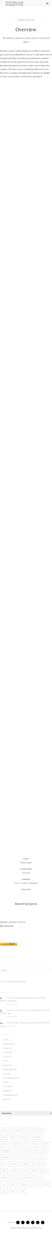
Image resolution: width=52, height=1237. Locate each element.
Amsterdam (16, 1130)
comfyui (34, 1144)
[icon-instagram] (33, 1222)
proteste (34, 1171)
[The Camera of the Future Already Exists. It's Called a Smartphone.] (3, 1000)
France (19, 1150)
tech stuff (6, 1086)
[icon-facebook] (18, 1222)
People (4, 1171)
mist (3, 1164)
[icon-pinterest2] (28, 1222)
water (13, 1191)
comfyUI (6, 1057)
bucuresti (5, 1144)
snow (3, 1184)
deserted (45, 1144)
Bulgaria (16, 1144)
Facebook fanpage (19, 981)
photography (8, 1069)
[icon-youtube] (42, 1222)
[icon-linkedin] (38, 1222)
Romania (16, 1177)
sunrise (35, 1184)
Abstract (4, 1130)
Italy (44, 1150)
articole (6, 1052)
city (25, 1144)
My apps (6, 1065)
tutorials (6, 1091)
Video (5, 1099)
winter (22, 1191)
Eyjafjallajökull (6, 1150)
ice (27, 1150)
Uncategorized (8, 1095)
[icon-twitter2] (23, 1222)
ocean (34, 1164)
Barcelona (40, 1130)
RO (4, 1082)
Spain (13, 1184)
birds (12, 1137)
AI (4, 1040)
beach (3, 1137)
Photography (33, 883)
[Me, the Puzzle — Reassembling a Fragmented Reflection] (3, 1025)
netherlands (14, 1164)
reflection (4, 1177)
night (25, 1164)
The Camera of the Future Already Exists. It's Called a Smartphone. (26, 999)
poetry (5, 1074)
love (34, 1157)
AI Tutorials (7, 1044)
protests (44, 1171)
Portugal (13, 1171)
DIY (4, 1061)
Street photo (23, 1184)
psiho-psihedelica (9, 1078)
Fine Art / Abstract (21, 883)
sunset (45, 1184)
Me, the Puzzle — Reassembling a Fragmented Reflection (28, 1023)
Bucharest (37, 1137)
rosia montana (28, 1177)
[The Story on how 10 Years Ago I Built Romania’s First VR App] (3, 1013)
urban (4, 1191)
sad (40, 1177)
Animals (28, 1130)
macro (43, 1157)
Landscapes (5, 1157)
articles (6, 1048)
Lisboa (25, 1157)
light (16, 1157)
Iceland (35, 1150)
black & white (24, 1137)
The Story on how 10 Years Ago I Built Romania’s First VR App (28, 1011)
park (42, 1164)
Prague (24, 1171)
